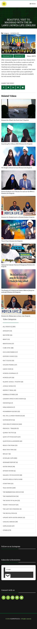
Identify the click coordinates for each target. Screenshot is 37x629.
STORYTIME (7, 483)
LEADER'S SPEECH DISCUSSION (13, 399)
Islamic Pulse (8, 3)
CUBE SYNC (7, 348)
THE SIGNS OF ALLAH (10, 500)
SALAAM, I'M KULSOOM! (11, 475)
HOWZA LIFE (14, 33)
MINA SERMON (8, 407)
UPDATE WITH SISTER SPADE (12, 517)
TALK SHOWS (7, 488)
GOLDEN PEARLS (8, 365)
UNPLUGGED (7, 526)
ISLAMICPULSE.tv (15, 619)
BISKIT (5, 339)
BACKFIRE (6, 335)
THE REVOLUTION (9, 513)
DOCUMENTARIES (9, 352)
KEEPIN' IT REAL (8, 390)
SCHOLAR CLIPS (8, 458)
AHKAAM (6, 331)
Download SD (19, 56)
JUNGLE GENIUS (8, 386)
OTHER (5, 530)
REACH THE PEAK (9, 445)
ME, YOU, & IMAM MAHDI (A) (12, 415)
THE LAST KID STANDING (11, 509)
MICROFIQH (7, 403)
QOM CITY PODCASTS (10, 437)
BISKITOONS (7, 343)
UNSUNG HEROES (9, 522)
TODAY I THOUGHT (9, 505)
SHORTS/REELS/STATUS (11, 479)
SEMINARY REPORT (9, 462)
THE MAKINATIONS (9, 496)
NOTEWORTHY (8, 420)
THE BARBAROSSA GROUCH (12, 492)
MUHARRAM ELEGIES (10, 411)
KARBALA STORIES (9, 394)
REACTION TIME (8, 449)
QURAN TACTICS (8, 432)
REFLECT (6, 454)
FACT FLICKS (7, 360)
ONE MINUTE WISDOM (10, 424)
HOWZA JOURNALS (9, 373)
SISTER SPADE (7, 466)
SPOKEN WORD (8, 471)
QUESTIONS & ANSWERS (11, 441)
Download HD (7, 56)
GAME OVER (7, 369)
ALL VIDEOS (7, 326)
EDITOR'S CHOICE (9, 356)
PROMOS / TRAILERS (10, 428)
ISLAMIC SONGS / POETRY (11, 382)
